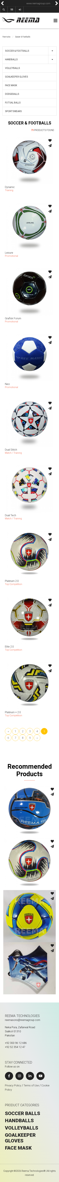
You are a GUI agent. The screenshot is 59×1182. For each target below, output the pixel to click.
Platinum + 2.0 (13, 712)
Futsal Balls (13, 102)
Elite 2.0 (9, 646)
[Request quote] (50, 146)
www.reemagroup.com (20, 3)
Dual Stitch (11, 449)
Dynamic (10, 187)
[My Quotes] (11, 10)
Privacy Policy (13, 1085)
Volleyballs (12, 68)
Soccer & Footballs (17, 51)
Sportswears (13, 111)
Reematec (6, 37)
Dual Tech (10, 515)
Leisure (9, 252)
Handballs (11, 59)
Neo (7, 384)
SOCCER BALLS (22, 1113)
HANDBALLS (19, 1120)
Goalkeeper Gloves (16, 76)
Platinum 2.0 (12, 581)
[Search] (3, 10)
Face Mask (11, 85)
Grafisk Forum (13, 318)
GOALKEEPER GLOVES (20, 1138)
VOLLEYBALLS (21, 1128)
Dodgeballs (12, 94)
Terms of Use (31, 1085)
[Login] (19, 10)
